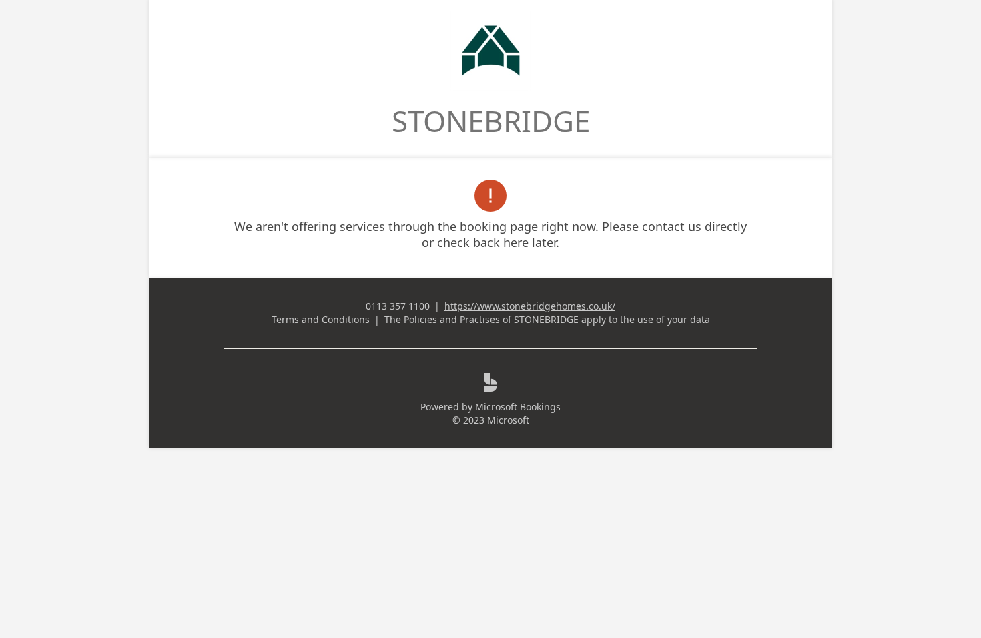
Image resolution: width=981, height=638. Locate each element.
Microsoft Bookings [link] (518, 406)
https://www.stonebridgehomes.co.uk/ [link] (529, 306)
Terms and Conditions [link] (321, 319)
